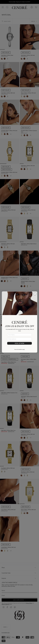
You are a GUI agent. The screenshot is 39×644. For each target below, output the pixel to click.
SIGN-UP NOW (19, 343)
